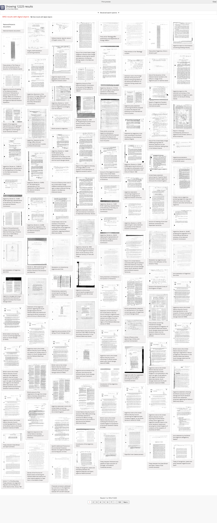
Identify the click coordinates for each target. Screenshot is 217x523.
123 (119, 502)
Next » (126, 502)
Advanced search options (108, 13)
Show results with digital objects (42, 17)
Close (214, 2)
